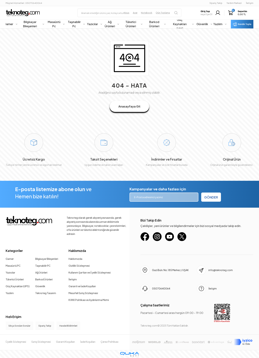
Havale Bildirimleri (68, 325)
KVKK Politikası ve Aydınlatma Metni (89, 299)
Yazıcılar (10, 272)
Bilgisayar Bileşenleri (46, 258)
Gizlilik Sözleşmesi (79, 265)
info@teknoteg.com (220, 270)
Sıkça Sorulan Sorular (19, 325)
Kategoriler (14, 251)
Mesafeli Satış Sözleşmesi (83, 293)
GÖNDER (211, 197)
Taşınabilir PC (43, 265)
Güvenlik (40, 286)
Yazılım (10, 293)
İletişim (73, 279)
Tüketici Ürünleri (15, 279)
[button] (238, 13)
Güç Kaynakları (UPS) (18, 286)
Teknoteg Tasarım (45, 293)
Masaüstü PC (13, 265)
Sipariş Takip (215, 3)
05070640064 (161, 288)
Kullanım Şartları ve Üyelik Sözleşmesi (90, 272)
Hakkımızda (77, 251)
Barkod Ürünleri (44, 279)
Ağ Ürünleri (41, 272)
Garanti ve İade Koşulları (82, 286)
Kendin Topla (244, 24)
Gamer (10, 258)
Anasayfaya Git (129, 106)
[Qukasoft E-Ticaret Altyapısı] (129, 354)
